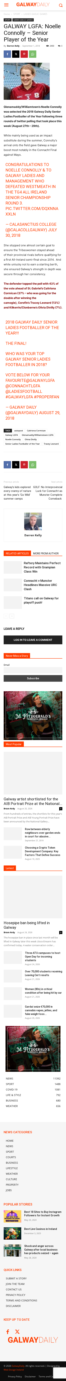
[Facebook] (7, 54)
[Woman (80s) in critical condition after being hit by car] (13, 993)
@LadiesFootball (24, 391)
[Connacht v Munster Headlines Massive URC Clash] (13, 585)
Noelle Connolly (13, 439)
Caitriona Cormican (36, 430)
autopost (18, 430)
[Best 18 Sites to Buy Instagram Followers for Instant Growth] (12, 1216)
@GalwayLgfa (40, 380)
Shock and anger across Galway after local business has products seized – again (41, 1250)
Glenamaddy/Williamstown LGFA (37, 435)
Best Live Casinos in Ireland (40, 1228)
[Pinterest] (24, 54)
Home (7, 14)
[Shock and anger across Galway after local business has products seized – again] (12, 1250)
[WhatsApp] (32, 54)
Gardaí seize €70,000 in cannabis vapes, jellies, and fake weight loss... (41, 1010)
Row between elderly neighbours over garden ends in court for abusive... (42, 833)
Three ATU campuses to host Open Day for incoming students (42, 956)
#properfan (46, 397)
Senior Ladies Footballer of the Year (22, 443)
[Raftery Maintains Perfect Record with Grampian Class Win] (13, 567)
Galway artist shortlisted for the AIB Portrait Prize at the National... (33, 801)
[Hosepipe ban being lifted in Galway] (33, 897)
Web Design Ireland (14, 1369)
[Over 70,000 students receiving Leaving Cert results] (13, 976)
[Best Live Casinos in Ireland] (12, 1233)
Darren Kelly (13, 45)
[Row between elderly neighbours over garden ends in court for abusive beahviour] (13, 833)
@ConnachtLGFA (23, 386)
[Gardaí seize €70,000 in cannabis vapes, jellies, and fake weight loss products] (13, 1011)
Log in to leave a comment (33, 639)
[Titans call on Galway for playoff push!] (13, 602)
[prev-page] (6, 616)
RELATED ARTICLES (17, 553)
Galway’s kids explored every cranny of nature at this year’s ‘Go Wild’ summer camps (17, 492)
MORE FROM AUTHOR (46, 553)
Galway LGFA (11, 435)
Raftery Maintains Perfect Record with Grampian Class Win (42, 567)
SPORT (16, 14)
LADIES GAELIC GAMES (35, 14)
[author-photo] (33, 530)
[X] (15, 54)
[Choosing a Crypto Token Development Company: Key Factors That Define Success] (13, 852)
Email (7, 664)
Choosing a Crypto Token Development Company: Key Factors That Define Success (42, 851)
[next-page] (12, 616)
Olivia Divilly (31, 439)
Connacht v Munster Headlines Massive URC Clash (40, 585)
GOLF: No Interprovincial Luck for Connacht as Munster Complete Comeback (47, 492)
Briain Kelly (9, 808)
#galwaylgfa (19, 397)
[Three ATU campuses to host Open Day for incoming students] (13, 957)
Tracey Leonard (51, 443)
